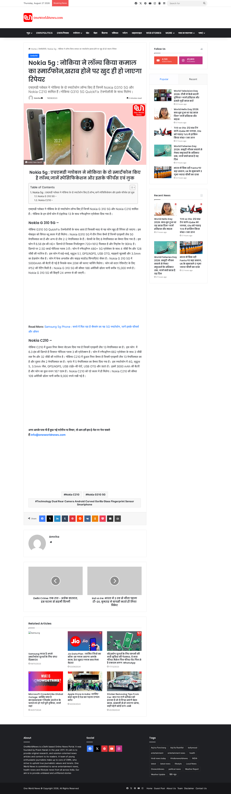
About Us (171, 788)
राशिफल (115, 33)
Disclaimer (189, 788)
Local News (191, 763)
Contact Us (201, 788)
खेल (87, 33)
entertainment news (176, 753)
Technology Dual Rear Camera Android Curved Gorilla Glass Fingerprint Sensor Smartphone (85, 503)
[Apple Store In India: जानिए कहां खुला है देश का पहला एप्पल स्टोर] (85, 681)
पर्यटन (125, 33)
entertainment (157, 753)
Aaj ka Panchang (158, 747)
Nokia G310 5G (96, 494)
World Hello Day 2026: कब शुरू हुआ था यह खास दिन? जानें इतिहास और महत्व (186, 114)
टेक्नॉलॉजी (42, 49)
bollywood (192, 747)
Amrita (37, 98)
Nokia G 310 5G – (47, 196)
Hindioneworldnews (179, 758)
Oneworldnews (157, 769)
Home (33, 49)
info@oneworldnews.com (48, 434)
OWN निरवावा (63, 33)
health (192, 753)
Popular (164, 79)
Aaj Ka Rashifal (177, 747)
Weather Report (192, 769)
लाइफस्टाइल (137, 33)
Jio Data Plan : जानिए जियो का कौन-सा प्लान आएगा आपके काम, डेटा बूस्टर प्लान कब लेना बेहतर (84, 658)
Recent (193, 79)
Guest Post (159, 788)
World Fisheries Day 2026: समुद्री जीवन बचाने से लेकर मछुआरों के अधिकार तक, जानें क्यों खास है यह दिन (188, 153)
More (169, 33)
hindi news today (158, 758)
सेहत (95, 33)
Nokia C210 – (45, 200)
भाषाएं (200, 33)
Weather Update (158, 774)
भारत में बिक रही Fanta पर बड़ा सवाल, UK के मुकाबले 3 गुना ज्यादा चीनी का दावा (188, 171)
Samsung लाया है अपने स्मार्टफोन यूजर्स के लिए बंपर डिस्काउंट (42, 656)
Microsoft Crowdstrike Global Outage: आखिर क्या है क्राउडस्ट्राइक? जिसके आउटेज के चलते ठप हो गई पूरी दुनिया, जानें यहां (45, 700)
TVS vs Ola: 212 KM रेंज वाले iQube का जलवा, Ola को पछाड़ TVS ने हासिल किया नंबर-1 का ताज (187, 132)
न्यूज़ (28, 33)
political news (175, 769)
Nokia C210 (72, 494)
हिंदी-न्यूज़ (173, 774)
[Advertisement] (143, 17)
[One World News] (43, 17)
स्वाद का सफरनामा (185, 33)
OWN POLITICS (44, 33)
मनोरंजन (76, 33)
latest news (165, 763)
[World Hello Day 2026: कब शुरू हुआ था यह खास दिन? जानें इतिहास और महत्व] (162, 114)
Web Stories (153, 33)
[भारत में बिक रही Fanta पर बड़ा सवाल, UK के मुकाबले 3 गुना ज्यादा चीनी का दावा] (162, 172)
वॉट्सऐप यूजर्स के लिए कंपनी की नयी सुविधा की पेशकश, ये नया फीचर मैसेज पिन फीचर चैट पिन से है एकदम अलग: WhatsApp (124, 658)
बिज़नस (104, 33)
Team (180, 788)
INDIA (194, 758)
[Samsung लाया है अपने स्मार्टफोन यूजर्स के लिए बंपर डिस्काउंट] (45, 641)
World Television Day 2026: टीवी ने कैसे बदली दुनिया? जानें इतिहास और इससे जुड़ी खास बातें (186, 95)
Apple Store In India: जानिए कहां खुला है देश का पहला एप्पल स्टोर (83, 697)
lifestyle (178, 763)
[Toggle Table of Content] (131, 187)
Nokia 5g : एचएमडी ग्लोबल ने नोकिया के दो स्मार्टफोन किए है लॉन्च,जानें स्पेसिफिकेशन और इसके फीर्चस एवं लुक (84, 192)
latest (153, 763)
